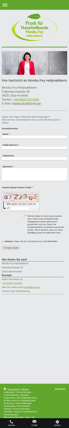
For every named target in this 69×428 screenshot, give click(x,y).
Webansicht (60, 389)
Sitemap (25, 389)
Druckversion (13, 389)
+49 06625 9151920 (26, 99)
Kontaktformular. (32, 287)
